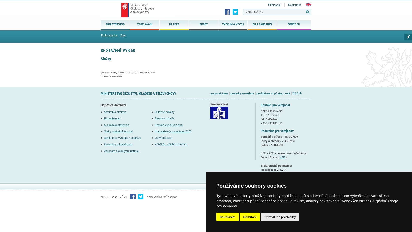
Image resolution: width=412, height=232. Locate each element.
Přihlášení (274, 4)
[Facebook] (227, 12)
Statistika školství (115, 112)
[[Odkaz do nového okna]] (219, 118)
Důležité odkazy (165, 112)
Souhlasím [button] (227, 217)
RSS (295, 93)
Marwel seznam (408, 37)
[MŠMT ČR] (137, 10)
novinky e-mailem (242, 93)
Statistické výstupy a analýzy (122, 137)
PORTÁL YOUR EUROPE (171, 144)
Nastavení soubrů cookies (162, 197)
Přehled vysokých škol (169, 125)
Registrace (294, 4)
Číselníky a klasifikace (118, 144)
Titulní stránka (109, 35)
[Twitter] (235, 12)
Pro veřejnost (112, 118)
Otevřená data (163, 137)
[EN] (308, 5)
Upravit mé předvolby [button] (280, 217)
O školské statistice (116, 125)
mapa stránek (219, 93)
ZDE (283, 157)
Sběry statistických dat (118, 131)
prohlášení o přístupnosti (273, 93)
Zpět (123, 35)
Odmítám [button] (250, 217)
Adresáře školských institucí (121, 151)
